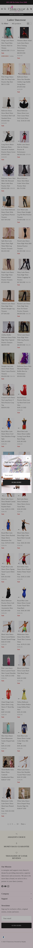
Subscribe (16, 482)
